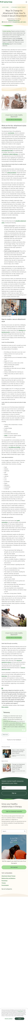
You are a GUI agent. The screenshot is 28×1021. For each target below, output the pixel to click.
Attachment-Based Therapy (18, 7)
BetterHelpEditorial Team (14, 20)
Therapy (4, 883)
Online (5, 435)
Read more (5, 734)
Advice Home (5, 7)
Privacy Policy (20, 1011)
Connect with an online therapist (14, 119)
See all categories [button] (7, 889)
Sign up (14, 793)
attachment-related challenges (10, 154)
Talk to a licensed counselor (14, 811)
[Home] (6, 2)
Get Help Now (6, 43)
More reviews (5, 707)
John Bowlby (11, 133)
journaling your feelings (14, 447)
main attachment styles (7, 150)
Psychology (4, 880)
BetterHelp (4, 676)
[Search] (25, 831)
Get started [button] (14, 867)
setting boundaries (11, 172)
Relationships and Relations (8, 878)
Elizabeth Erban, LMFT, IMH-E (19, 21)
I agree (19, 1018)
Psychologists (5, 885)
